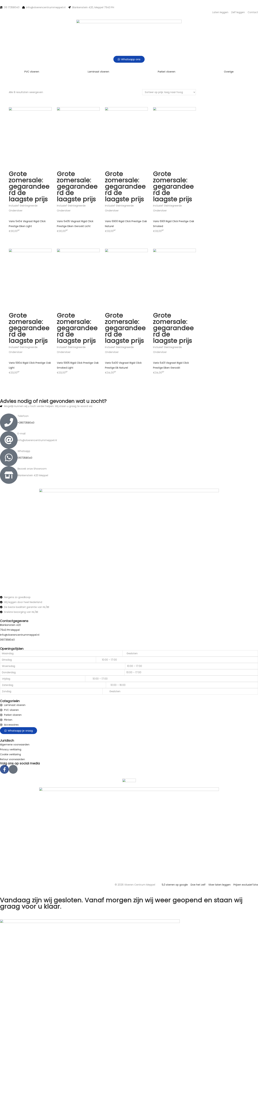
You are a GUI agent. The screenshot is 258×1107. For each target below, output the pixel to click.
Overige (229, 71)
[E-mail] (9, 440)
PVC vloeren (31, 71)
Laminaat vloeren (98, 71)
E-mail (21, 433)
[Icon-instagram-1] (13, 769)
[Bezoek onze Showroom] (9, 475)
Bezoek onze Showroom (32, 468)
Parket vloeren (166, 71)
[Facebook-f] (4, 769)
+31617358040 (26, 422)
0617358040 (25, 458)
